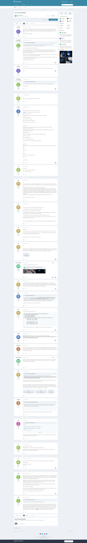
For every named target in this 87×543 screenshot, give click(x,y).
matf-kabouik (20, 15)
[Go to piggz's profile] (18, 296)
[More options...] (56, 27)
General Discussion (25, 16)
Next (27, 23)
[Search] (72, 5)
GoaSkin (63, 20)
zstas (18, 420)
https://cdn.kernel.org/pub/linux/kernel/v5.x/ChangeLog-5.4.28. (40, 298)
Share (48, 15)
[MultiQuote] (23, 36)
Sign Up (71, 1)
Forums (15, 7)
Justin (18, 106)
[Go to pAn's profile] (18, 184)
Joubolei (18, 345)
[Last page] (29, 23)
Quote (26, 36)
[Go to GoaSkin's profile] (60, 21)
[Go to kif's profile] (18, 98)
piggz (18, 292)
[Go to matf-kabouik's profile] (16, 16)
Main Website (16, 4)
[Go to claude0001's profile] (18, 46)
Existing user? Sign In (64, 1)
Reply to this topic (53, 19)
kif (18, 94)
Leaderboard (25, 7)
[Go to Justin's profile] (18, 111)
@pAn (24, 335)
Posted (26, 40)
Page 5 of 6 (32, 23)
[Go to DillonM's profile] (18, 32)
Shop (31, 4)
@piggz (24, 112)
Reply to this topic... (22, 523)
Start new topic (45, 19)
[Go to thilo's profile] (18, 477)
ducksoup (70, 18)
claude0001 (18, 40)
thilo (18, 473)
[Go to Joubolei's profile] (18, 349)
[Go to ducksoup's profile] (67, 18)
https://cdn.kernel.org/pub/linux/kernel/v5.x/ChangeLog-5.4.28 (46, 297)
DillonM (18, 27)
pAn (18, 180)
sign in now (34, 520)
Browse (24, 4)
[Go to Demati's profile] (60, 38)
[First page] (15, 23)
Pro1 (20, 4)
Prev (17, 23)
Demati (63, 38)
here (33, 506)
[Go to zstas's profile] (18, 424)
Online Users (19, 7)
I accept (69, 541)
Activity (28, 4)
